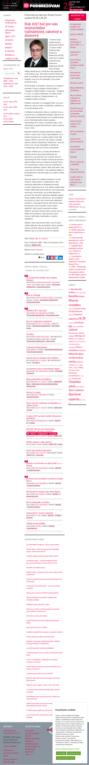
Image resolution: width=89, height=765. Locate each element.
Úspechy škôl (76, 379)
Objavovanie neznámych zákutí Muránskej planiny (42, 593)
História (75, 326)
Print (42, 258)
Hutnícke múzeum (32, 744)
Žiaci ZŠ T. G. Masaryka (42, 324)
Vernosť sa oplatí (76, 83)
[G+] (53, 258)
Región (8, 47)
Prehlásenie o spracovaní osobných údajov (11, 753)
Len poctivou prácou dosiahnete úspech (77, 149)
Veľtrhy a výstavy (73, 367)
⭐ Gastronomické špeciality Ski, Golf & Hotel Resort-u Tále (76, 240)
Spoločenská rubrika (35, 352)
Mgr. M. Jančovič (41, 239)
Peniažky (73, 157)
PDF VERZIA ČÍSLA (76, 10)
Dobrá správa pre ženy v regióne (36, 627)
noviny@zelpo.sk (9, 731)
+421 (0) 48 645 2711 (11, 733)
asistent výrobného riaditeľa (44, 298)
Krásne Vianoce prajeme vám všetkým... (76, 124)
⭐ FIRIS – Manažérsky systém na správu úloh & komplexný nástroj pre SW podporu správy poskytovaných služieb (77, 272)
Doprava (71, 309)
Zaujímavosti (32, 528)
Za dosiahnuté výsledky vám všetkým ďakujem (77, 27)
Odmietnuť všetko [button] (73, 753)
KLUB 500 (9, 51)
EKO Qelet (30, 373)
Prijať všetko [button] (61, 753)
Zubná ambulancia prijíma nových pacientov (40, 637)
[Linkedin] (61, 258)
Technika (76, 365)
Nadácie (71, 336)
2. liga (71, 289)
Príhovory (39, 250)
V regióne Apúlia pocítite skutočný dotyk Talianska (42, 556)
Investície (80, 326)
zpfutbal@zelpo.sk (41, 421)
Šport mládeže (76, 390)
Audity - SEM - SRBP (81, 292)
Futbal (29, 410)
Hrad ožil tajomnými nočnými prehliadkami (40, 648)
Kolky (60, 444)
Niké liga (78, 336)
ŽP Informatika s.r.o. (32, 747)
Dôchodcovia (76, 311)
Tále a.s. (28, 754)
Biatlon (8, 44)
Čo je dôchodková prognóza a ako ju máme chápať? (42, 544)
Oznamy (77, 341)
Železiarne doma (43, 287)
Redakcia (9, 55)
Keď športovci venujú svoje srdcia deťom (75, 75)
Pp (36, 350)
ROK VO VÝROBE (76, 34)
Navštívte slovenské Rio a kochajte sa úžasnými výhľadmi (44, 632)
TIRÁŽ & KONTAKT (10, 746)
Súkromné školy (10, 31)
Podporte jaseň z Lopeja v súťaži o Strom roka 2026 (42, 685)
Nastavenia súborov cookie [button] (65, 758)
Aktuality (78, 289)
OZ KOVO (9, 40)
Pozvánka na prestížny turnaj (35, 567)
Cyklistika (39, 455)
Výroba (71, 370)
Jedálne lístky (12, 58)
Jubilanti (73, 330)
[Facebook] (48, 258)
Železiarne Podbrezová (10, 21)
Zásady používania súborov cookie (67, 749)
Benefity (73, 296)
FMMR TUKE (72, 323)
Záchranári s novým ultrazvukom (36, 616)
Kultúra (81, 333)
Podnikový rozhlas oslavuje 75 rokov (37, 604)
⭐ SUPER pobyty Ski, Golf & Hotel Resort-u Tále (77, 232)
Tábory (81, 365)
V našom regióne (33, 470)
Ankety (72, 292)
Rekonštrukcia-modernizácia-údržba (76, 358)
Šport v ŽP (9, 36)
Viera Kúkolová (40, 494)
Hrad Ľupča (50, 341)
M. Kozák (38, 444)
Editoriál (71, 315)
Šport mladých (79, 387)
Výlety (80, 368)
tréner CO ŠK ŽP (40, 453)
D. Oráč (37, 515)
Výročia (76, 370)
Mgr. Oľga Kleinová (41, 313)
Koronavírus (73, 333)
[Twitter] (57, 258)
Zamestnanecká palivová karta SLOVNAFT (39, 673)
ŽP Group (9, 26)
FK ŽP (82, 318)
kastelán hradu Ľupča (42, 337)
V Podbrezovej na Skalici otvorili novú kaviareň (41, 710)
